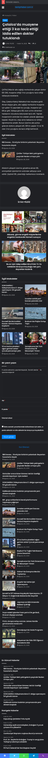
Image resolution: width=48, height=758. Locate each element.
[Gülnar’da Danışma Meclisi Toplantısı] (8, 574)
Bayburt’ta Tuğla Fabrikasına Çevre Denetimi (29, 552)
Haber (14, 15)
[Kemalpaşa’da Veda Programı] (8, 633)
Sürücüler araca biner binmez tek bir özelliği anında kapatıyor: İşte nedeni (21, 474)
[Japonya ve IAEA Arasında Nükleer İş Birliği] (8, 605)
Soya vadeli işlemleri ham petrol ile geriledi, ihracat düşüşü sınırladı (20, 613)
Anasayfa (7, 15)
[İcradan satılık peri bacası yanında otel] (35, 290)
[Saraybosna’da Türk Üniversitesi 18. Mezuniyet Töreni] (35, 338)
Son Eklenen (24, 447)
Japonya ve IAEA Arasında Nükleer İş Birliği (28, 603)
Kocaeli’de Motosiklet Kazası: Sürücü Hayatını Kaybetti (12, 323)
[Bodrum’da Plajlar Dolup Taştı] (35, 313)
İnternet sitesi (7, 418)
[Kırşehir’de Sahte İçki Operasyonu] (8, 586)
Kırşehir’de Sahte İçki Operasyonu (26, 583)
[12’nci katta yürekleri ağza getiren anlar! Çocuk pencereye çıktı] (12, 338)
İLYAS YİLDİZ (9, 43)
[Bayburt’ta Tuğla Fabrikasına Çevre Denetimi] (8, 554)
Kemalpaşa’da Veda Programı (30, 630)
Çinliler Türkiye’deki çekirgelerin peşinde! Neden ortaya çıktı (30, 464)
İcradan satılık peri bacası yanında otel (33, 300)
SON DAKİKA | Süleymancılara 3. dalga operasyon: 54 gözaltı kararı (12, 288)
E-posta (5, 409)
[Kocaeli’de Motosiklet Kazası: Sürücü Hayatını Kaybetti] (12, 313)
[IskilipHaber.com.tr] (24, 7)
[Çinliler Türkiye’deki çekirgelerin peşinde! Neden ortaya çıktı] (8, 156)
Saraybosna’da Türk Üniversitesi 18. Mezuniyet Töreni (33, 348)
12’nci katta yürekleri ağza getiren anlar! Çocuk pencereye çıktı (11, 348)
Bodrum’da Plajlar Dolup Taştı (35, 322)
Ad (3, 400)
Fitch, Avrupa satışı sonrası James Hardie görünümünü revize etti (20, 622)
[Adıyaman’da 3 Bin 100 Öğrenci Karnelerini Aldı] (8, 643)
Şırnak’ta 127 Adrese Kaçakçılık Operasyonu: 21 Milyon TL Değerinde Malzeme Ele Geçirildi (22, 594)
